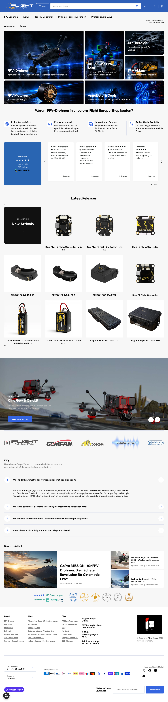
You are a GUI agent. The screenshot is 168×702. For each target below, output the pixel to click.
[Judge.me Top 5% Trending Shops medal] (118, 597)
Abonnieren (155, 690)
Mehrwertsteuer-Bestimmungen (41, 641)
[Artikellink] (57, 569)
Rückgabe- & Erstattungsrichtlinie (42, 634)
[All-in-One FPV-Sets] (104, 55)
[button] (161, 6)
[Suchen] (137, 6)
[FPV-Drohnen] (44, 55)
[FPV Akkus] (144, 67)
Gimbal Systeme (11, 634)
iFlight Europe (153, 638)
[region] (103, 162)
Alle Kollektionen (11, 638)
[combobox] (95, 6)
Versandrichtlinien (36, 638)
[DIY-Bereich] (144, 43)
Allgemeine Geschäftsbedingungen (43, 621)
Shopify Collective (70, 638)
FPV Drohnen (9, 621)
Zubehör (7, 631)
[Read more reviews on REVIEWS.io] (23, 170)
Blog (63, 628)
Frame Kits (8, 624)
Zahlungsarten (34, 628)
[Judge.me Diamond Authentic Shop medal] (73, 597)
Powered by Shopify (145, 641)
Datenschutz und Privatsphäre (41, 631)
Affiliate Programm (70, 621)
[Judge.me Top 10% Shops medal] (129, 597)
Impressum (32, 624)
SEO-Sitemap (68, 641)
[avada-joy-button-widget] (6, 695)
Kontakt (65, 631)
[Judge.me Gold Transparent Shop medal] (84, 597)
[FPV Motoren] (44, 92)
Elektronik (8, 628)
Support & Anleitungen (14, 641)
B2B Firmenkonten (69, 624)
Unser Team (67, 634)
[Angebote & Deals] (124, 92)
